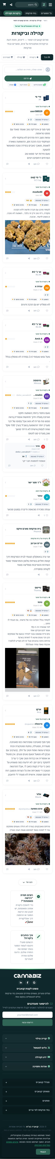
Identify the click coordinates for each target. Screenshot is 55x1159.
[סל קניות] (4, 4)
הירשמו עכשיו (27, 1022)
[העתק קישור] (29, 164)
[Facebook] (27, 982)
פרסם (26, 78)
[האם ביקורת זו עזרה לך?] (46, 164)
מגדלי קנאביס (43, 1082)
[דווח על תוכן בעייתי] (7, 164)
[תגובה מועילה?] (41, 466)
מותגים (46, 1100)
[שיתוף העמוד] (11, 4)
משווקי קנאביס (42, 1091)
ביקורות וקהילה (12, 13)
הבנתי (43, 1151)
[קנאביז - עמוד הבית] (44, 4)
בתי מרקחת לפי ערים (39, 1109)
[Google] (34, 982)
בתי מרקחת (31, 13)
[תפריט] (50, 4)
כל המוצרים (46, 13)
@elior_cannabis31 (23, 452)
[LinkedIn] (20, 982)
